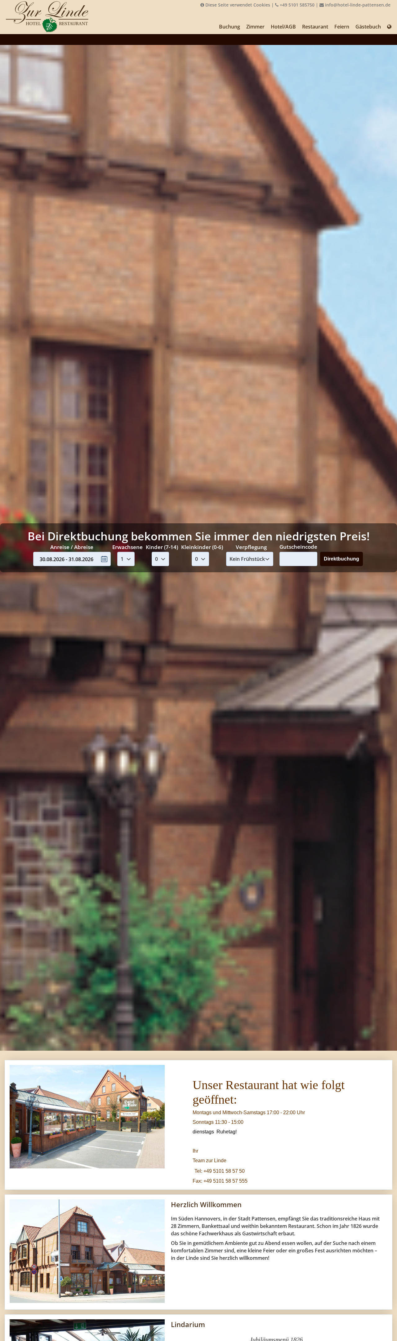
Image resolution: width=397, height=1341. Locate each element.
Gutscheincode (298, 546)
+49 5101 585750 (296, 5)
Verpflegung (251, 547)
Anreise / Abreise (71, 547)
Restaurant (315, 26)
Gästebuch (368, 26)
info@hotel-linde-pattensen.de (357, 5)
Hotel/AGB (283, 26)
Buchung (229, 26)
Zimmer (255, 26)
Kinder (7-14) (162, 547)
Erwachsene (127, 547)
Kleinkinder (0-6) (202, 547)
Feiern (341, 26)
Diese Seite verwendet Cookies (237, 5)
